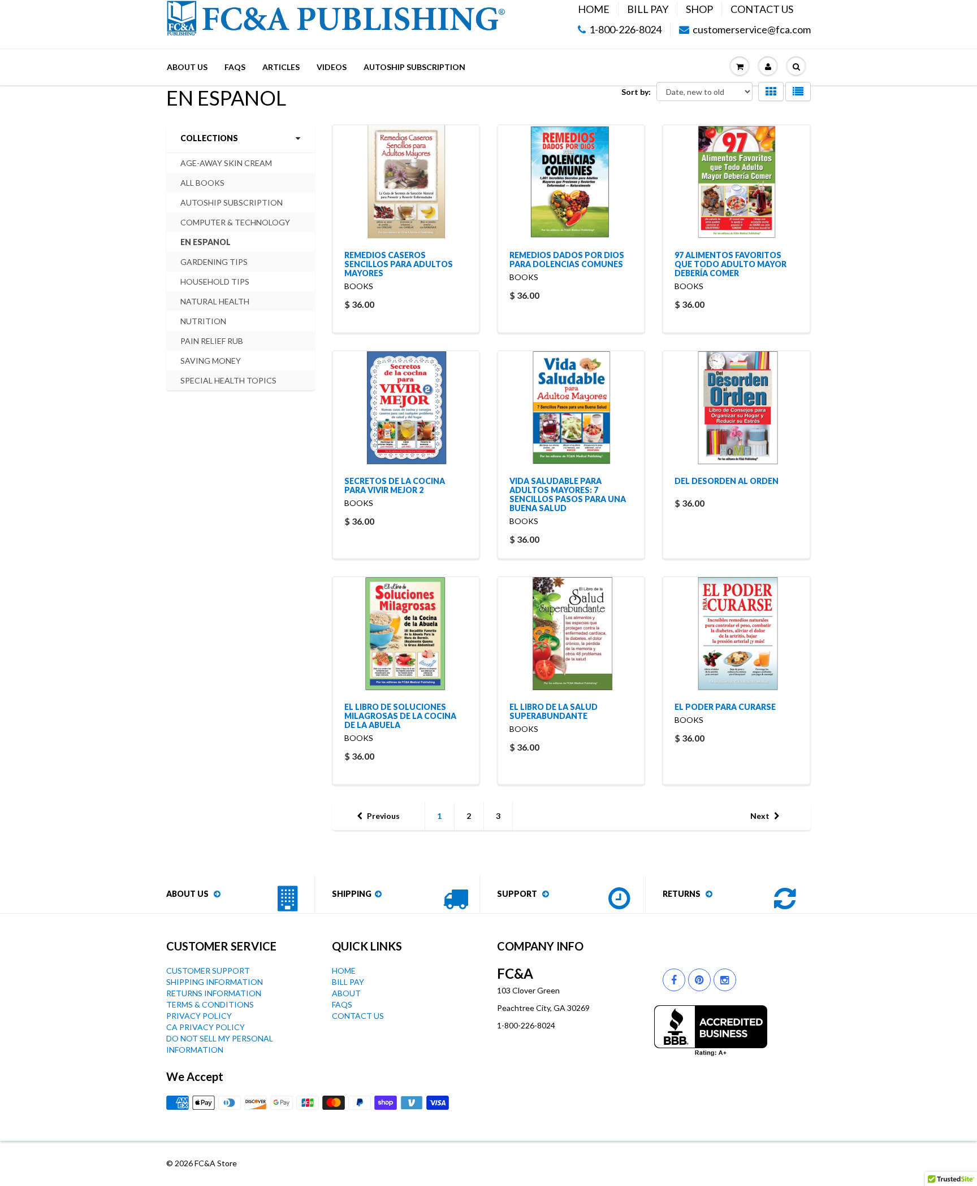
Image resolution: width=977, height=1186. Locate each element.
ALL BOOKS (202, 183)
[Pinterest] (699, 980)
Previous (383, 816)
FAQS (234, 67)
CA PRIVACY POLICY (205, 1027)
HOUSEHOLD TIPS (214, 281)
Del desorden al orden (727, 481)
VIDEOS (332, 67)
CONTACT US (761, 9)
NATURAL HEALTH (214, 301)
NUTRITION (203, 321)
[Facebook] (674, 980)
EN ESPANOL (205, 242)
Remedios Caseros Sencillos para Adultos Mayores (398, 264)
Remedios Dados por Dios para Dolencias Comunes (566, 259)
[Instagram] (725, 980)
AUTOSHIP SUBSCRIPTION (414, 67)
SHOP (699, 9)
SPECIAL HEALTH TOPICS (228, 380)
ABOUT (346, 993)
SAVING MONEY (210, 360)
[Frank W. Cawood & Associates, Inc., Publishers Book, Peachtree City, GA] (710, 1030)
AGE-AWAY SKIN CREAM (226, 163)
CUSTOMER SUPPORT (208, 970)
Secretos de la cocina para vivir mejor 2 (394, 485)
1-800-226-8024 (625, 30)
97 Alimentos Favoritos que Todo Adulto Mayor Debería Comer (730, 264)
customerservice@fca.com (752, 30)
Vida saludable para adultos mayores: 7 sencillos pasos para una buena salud (567, 494)
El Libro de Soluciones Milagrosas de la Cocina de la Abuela (400, 716)
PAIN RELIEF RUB (211, 341)
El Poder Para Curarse (725, 707)
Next (760, 816)
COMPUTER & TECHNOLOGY (235, 222)
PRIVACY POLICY (199, 1016)
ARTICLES (281, 67)
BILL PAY (647, 9)
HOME (593, 9)
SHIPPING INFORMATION (214, 982)
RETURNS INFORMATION (213, 993)
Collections (209, 138)
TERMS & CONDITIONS (210, 1004)
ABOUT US (187, 67)
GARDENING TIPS (214, 262)
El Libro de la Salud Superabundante (553, 711)
